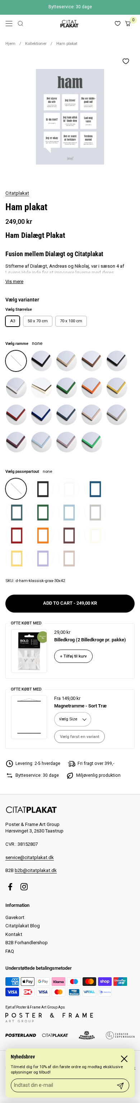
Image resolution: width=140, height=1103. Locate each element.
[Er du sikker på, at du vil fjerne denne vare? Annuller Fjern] (70, 116)
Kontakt (13, 934)
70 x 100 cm (71, 320)
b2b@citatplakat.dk (36, 870)
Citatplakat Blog (22, 925)
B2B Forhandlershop (26, 942)
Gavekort (14, 917)
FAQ (9, 951)
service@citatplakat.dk (29, 857)
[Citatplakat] (69, 23)
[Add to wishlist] (125, 61)
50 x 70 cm (38, 320)
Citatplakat (17, 193)
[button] (20, 23)
